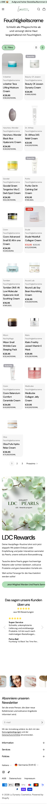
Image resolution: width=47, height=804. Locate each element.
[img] (23, 608)
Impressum (29, 778)
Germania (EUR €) (27, 765)
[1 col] (36, 47)
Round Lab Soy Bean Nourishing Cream (33, 291)
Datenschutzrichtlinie (11, 735)
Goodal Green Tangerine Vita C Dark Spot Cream (11, 189)
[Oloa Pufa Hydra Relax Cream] (12, 424)
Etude (27, 229)
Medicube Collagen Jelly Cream (32, 397)
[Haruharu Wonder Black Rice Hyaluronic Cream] (12, 114)
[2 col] (42, 47)
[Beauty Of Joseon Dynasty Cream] (34, 63)
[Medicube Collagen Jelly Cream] (34, 373)
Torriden (6, 280)
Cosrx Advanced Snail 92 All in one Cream (11, 240)
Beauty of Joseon (33, 77)
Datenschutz (15, 778)
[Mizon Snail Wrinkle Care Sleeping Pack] (12, 322)
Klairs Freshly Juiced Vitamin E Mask (33, 346)
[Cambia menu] (3, 9)
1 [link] (11, 463)
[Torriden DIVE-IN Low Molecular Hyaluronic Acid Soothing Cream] (12, 267)
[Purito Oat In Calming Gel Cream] (34, 165)
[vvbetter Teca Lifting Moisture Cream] (12, 63)
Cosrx (5, 229)
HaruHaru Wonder (10, 128)
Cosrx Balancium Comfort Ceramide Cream (11, 397)
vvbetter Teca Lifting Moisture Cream (11, 87)
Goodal (6, 179)
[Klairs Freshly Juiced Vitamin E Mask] (34, 322)
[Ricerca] (38, 9)
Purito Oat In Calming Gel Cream (31, 189)
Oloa (5, 437)
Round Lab (29, 280)
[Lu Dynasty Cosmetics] (7, 681)
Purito (27, 179)
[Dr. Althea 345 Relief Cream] (34, 114)
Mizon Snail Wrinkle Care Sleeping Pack (10, 346)
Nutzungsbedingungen (11, 732)
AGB (4, 778)
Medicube (29, 386)
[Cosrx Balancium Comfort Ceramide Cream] (12, 373)
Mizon (5, 335)
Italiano (5, 765)
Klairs (27, 335)
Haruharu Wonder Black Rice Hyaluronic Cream (12, 138)
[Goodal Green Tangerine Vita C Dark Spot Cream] (12, 165)
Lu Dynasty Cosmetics (20, 794)
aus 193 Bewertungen (23, 612)
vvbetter (7, 77)
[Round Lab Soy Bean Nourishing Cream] (34, 267)
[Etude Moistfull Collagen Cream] (34, 216)
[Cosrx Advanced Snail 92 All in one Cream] (12, 216)
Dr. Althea (29, 128)
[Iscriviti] (42, 722)
